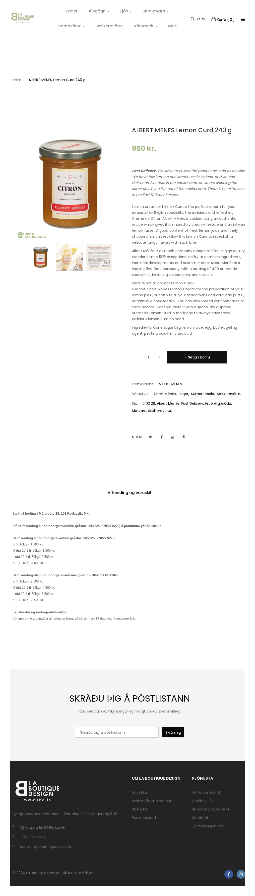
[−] (137, 358)
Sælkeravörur (228, 393)
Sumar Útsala (202, 393)
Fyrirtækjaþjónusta (208, 826)
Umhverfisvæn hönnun (152, 800)
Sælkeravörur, (160, 410)
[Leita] (243, 19)
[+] (159, 358)
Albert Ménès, (168, 403)
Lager (183, 393)
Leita (201, 19)
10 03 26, (148, 403)
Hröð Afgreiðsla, (218, 403)
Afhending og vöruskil (129, 492)
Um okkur (140, 792)
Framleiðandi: (143, 384)
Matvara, (139, 410)
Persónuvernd (144, 817)
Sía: (135, 403)
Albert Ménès (164, 393)
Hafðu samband (206, 792)
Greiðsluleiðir (203, 800)
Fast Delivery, (192, 403)
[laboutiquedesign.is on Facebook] (228, 874)
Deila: (137, 437)
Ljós (124, 11)
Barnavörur (69, 26)
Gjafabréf (200, 817)
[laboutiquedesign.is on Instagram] (241, 874)
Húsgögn (96, 11)
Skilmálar (139, 809)
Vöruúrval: (140, 393)
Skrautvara (154, 11)
